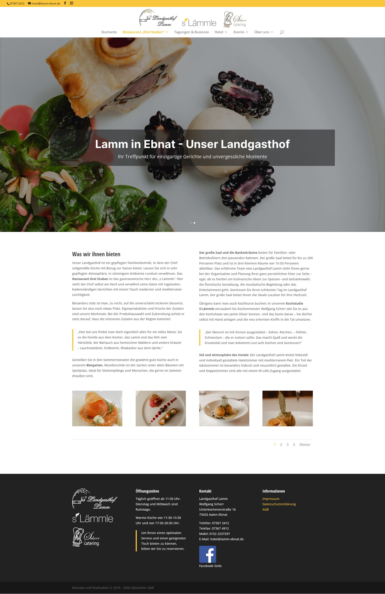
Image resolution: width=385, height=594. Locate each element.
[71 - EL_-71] (287, 425)
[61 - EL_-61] (224, 425)
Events (238, 32)
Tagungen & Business (191, 32)
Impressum (270, 499)
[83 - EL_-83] (161, 425)
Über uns (261, 32)
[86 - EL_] (97, 425)
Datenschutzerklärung (279, 504)
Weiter (305, 444)
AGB (265, 509)
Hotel (219, 32)
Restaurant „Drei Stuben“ (143, 32)
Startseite (109, 32)
